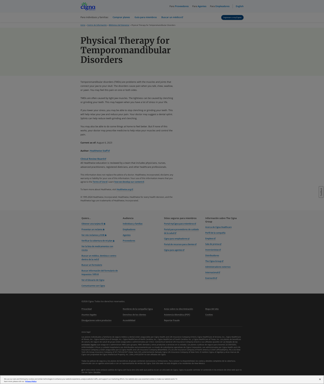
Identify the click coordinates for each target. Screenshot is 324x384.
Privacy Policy (30, 381)
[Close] (320, 379)
